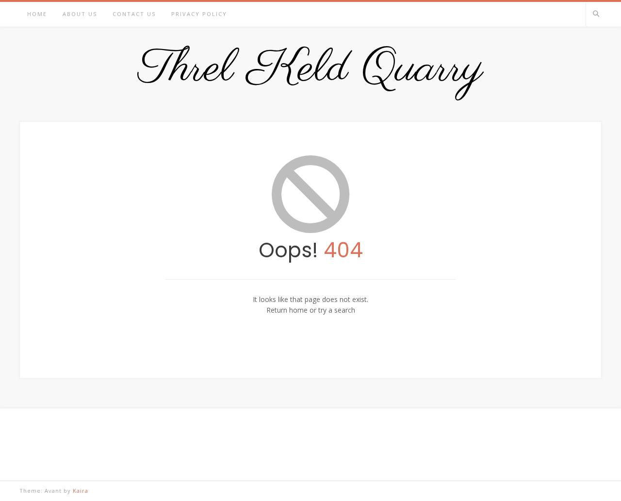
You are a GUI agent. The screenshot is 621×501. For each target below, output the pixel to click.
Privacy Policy (199, 13)
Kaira (80, 490)
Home (37, 13)
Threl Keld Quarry (310, 69)
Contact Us (134, 13)
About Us (80, 13)
